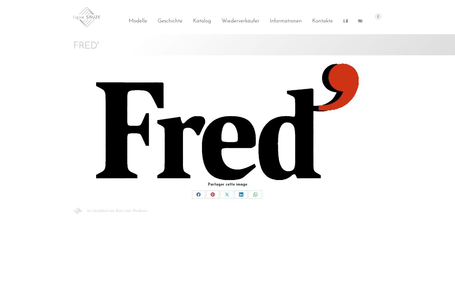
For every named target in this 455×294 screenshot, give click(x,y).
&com (120, 210)
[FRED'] (227, 121)
